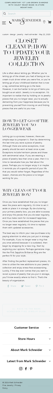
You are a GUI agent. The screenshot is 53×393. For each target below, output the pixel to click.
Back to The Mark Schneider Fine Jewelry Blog (26, 310)
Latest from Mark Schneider (26, 361)
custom (6, 34)
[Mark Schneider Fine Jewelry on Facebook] (26, 368)
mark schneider (31, 34)
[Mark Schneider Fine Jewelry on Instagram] (20, 368)
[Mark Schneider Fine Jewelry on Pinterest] (31, 368)
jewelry (20, 34)
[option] (26, 5)
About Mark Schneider (26, 350)
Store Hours (26, 339)
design (13, 34)
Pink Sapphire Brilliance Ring (24, 252)
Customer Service (26, 328)
